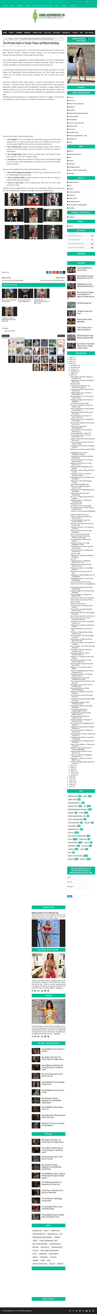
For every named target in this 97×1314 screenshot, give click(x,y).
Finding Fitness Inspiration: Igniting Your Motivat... (82, 626)
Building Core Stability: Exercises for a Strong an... (81, 692)
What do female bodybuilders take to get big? (81, 467)
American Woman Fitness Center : (80, 582)
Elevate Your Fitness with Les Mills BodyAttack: (81, 531)
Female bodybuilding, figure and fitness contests (82, 762)
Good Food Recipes (74, 192)
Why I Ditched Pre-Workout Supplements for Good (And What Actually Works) (51, 1100)
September (74, 371)
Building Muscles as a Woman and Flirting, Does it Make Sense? (41, 301)
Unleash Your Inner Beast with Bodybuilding (79, 494)
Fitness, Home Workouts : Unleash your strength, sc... (82, 745)
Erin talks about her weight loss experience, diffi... (80, 717)
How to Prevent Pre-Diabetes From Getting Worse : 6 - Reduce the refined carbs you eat (80, 295)
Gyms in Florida (75, 602)
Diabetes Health (9, 37)
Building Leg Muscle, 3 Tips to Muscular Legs (45, 913)
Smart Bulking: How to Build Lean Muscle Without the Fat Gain (53, 1116)
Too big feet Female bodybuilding (80, 506)
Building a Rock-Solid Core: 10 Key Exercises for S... (80, 464)
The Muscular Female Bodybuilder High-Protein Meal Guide (9, 319)
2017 (71, 786)
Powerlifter (72, 139)
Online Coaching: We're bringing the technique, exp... (81, 755)
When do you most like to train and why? (81, 572)
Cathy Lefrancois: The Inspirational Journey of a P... (81, 430)
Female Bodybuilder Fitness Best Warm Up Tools (53, 1091)
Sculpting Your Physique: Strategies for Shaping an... (82, 556)
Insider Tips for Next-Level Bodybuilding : (82, 584)
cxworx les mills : (75, 553)
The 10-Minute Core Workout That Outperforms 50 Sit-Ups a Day (52, 1183)
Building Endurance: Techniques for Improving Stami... (81, 501)
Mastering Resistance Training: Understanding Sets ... (79, 689)
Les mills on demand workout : (79, 403)
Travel (71, 226)
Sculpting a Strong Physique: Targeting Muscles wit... (82, 727)
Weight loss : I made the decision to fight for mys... (81, 759)
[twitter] (70, 1)
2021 (71, 779)
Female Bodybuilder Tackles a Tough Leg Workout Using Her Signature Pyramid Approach (53, 1175)
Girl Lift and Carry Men (76, 123)
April (72, 769)
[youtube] (89, 1)
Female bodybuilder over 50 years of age (81, 629)
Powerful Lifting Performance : (79, 514)
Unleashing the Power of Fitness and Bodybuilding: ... (81, 579)
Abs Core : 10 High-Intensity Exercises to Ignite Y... (81, 497)
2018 (71, 784)
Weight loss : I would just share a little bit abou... (82, 657)
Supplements (73, 119)
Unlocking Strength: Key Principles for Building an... (81, 400)
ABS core (73, 559)
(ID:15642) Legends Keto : (84, 303)
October (73, 369)
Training (19, 32)
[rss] (83, 1)
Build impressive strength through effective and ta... (80, 565)
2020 (71, 781)
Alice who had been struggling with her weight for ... (82, 724)
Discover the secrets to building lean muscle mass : (81, 551)
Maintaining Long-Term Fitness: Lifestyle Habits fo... (80, 654)
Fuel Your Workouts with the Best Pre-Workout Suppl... (82, 443)
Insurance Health (74, 167)
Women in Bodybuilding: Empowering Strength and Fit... (81, 671)
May (72, 767)
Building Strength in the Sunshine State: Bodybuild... (82, 591)
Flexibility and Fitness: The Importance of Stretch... (82, 528)
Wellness (57, 32)
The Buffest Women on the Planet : (85, 312)
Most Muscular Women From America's (82, 616)
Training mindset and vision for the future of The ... (81, 752)
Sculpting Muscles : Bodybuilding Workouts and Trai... (80, 561)
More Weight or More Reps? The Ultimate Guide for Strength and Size (53, 1058)
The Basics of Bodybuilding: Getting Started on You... (81, 633)
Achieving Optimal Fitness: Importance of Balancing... (82, 738)
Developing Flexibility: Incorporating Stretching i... (81, 706)
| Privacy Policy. (28, 1311)
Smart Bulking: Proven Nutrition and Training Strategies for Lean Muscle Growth (52, 1067)
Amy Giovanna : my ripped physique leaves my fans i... (81, 610)
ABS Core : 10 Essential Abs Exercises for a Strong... (81, 524)
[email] (86, 1)
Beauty (71, 151)
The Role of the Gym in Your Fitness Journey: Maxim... (81, 460)
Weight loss (37, 32)
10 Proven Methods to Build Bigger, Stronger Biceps (52, 1199)
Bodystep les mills (76, 504)
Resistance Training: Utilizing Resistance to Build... (82, 471)
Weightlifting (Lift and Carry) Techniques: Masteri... (79, 453)
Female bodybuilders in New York (80, 433)
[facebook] (73, 1)
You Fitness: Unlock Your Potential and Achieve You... (82, 622)
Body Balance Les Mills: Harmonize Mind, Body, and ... (81, 640)
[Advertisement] (34, 118)
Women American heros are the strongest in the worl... (80, 618)
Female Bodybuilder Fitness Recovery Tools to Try (52, 1108)
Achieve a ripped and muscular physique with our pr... (82, 439)
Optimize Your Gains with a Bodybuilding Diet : (78, 427)
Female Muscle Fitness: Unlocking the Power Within (81, 420)
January (73, 775)
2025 (71, 359)
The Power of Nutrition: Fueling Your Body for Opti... (81, 406)
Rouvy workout (75, 384)
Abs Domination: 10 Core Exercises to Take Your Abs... (82, 397)
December (74, 365)
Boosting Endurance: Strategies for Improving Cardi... (81, 720)
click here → (59, 988)
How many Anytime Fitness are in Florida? (80, 540)
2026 (71, 357)
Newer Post (5, 336)
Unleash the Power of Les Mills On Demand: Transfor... (81, 474)
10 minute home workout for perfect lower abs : (81, 696)
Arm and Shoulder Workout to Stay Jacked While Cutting (52, 1208)
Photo (57, 6)
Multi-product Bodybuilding (78, 170)
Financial (72, 217)
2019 (71, 783)
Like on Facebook (74, 239)
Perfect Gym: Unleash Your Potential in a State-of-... (82, 643)
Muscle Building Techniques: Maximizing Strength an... (82, 734)
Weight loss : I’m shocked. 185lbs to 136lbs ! (81, 668)
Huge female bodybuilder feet (79, 484)
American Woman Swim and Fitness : (81, 600)
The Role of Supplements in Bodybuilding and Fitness (78, 710)
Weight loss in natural (76, 103)
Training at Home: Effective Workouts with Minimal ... (81, 457)
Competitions (73, 126)
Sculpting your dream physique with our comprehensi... (82, 575)
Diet (81, 32)
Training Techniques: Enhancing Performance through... (80, 536)
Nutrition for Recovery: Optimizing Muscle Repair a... (80, 517)
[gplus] (76, 1)
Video (70, 142)
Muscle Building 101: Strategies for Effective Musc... (81, 595)
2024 (71, 361)
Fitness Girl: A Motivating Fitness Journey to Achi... (80, 487)
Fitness (75, 32)
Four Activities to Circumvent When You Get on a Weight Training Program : (85, 346)
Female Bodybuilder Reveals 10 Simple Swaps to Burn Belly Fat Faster (53, 1216)
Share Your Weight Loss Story (43, 6)
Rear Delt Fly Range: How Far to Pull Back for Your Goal (52, 1075)
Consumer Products (75, 154)
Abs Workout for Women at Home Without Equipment (81, 661)
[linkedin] (42, 991)
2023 (71, 363)
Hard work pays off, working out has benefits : (81, 606)
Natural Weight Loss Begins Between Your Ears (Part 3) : (85, 277)
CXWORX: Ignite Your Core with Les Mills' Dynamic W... (81, 393)
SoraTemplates (9, 1311)
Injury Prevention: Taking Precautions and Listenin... (81, 664)
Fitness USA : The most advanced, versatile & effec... (80, 650)
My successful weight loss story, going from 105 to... (82, 423)
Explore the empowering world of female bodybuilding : (80, 748)
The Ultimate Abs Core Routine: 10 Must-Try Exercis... (81, 416)
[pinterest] (93, 1)
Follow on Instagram (75, 247)
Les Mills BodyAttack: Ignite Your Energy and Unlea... (80, 521)
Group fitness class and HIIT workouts (82, 598)
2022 (71, 777)
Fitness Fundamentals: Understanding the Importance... (81, 409)
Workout (72, 6)
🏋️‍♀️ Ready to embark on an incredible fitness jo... (81, 568)
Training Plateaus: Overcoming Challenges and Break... (79, 678)
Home (5, 6)
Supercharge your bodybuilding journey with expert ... (82, 490)
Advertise (20, 6)
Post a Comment (9, 331)
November (74, 367)
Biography (66, 32)
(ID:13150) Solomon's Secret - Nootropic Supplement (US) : (85, 336)
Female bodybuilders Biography (78, 113)
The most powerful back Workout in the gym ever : (82, 682)
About (12, 6)
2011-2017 (21, 1311)
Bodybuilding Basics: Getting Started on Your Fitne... (82, 741)
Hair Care (72, 164)
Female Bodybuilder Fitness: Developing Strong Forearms (53, 1083)
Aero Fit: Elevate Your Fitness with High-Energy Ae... (82, 647)
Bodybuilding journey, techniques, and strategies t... (82, 478)
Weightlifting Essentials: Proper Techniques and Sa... (79, 703)
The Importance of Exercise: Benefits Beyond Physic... (81, 547)
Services (86, 842)
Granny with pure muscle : (78, 603)
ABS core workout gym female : (80, 534)
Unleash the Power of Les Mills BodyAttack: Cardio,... (80, 543)
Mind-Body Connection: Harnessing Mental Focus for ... (81, 675)
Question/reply (73, 116)
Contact (28, 6)
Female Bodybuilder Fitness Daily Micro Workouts (53, 1050)
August (73, 373)
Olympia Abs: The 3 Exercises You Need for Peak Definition (53, 1124)
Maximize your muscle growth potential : (82, 450)
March (73, 771)
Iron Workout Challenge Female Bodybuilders (24, 300)
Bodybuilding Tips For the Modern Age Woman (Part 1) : (85, 285)
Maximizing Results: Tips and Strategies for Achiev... (82, 613)
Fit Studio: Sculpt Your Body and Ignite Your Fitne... (82, 636)
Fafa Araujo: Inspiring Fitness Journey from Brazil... (81, 413)
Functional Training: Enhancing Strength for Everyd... (82, 699)
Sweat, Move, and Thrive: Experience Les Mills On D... (81, 377)
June (72, 765)
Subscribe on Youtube (76, 243)
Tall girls (89, 32)
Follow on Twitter (74, 235)
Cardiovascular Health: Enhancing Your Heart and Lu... (82, 390)
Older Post (61, 336)
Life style (64, 6)
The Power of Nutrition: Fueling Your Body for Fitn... (81, 731)
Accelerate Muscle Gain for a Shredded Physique (82, 446)
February (74, 773)
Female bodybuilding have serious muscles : (84, 269)
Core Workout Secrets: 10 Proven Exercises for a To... (80, 436)
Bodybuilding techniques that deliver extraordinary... (81, 588)
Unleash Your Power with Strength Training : (81, 481)
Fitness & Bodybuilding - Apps (78, 135)
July (72, 375)
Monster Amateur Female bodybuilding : (84, 320)
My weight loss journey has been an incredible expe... (81, 685)
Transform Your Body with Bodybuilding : (82, 512)
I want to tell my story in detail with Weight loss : (84, 328)
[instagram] (80, 1)
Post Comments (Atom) (17, 338)
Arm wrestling (73, 132)
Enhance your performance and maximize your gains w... (80, 386)
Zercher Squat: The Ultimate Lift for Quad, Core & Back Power (52, 1191)
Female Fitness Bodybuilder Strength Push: (9, 300)
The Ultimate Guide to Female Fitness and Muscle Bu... (82, 508)
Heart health (73, 198)
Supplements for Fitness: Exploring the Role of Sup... (82, 381)
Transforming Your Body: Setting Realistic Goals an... (80, 713)
